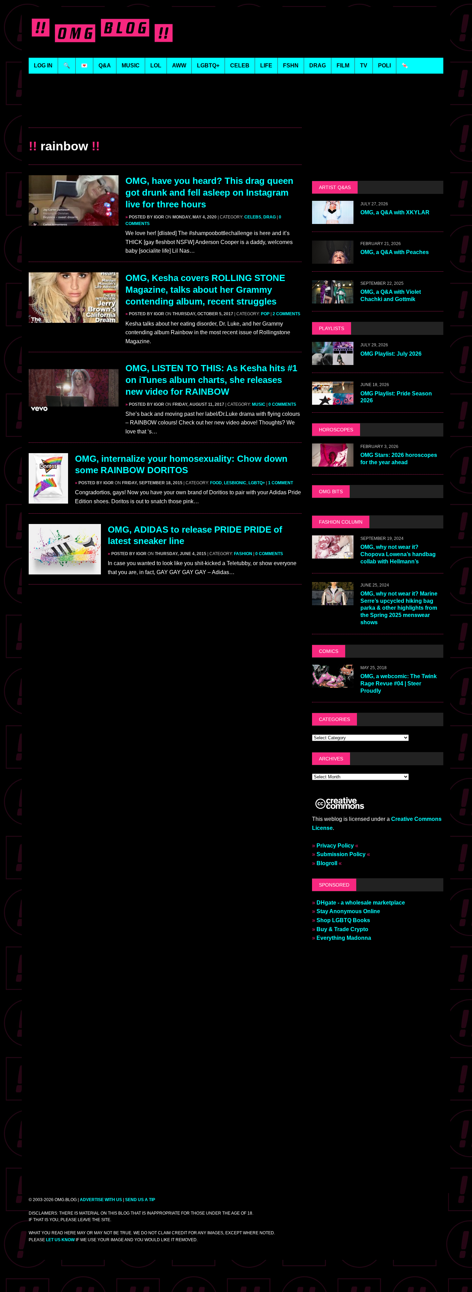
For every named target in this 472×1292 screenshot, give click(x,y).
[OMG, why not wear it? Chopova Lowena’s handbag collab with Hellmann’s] (332, 554)
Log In (43, 65)
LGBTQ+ (208, 65)
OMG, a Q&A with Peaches (394, 252)
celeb (239, 65)
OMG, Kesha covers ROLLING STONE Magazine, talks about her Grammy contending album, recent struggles (205, 290)
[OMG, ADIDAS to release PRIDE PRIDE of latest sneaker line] (65, 570)
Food (216, 482)
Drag (269, 217)
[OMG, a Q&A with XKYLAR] (332, 220)
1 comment (280, 482)
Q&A (104, 65)
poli (384, 65)
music (131, 65)
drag (317, 65)
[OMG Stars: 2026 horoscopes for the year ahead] (332, 462)
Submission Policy (341, 854)
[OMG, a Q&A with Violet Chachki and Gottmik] (332, 299)
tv (363, 65)
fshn (291, 65)
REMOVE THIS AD (165, 112)
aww (179, 65)
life (266, 65)
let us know (60, 1239)
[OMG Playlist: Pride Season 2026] (332, 400)
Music (258, 404)
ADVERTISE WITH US (101, 1199)
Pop (265, 313)
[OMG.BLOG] (102, 29)
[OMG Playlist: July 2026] (332, 361)
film (343, 65)
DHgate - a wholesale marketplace (361, 903)
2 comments (286, 313)
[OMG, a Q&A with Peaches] (332, 259)
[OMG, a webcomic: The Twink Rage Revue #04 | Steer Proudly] (332, 683)
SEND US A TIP (140, 1199)
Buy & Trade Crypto (342, 929)
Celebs (252, 217)
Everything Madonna (344, 938)
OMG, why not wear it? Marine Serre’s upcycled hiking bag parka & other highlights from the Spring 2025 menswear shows (398, 608)
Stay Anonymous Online (348, 911)
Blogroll (327, 863)
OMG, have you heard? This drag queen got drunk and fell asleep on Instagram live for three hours (209, 192)
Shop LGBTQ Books (343, 920)
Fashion (243, 553)
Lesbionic (235, 482)
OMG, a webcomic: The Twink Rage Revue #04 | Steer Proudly (398, 683)
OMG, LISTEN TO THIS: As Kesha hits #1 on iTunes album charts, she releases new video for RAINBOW (211, 380)
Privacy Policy (335, 846)
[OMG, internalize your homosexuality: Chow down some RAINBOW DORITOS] (48, 499)
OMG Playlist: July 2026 (391, 354)
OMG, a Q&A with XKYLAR (394, 212)
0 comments (282, 404)
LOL (155, 65)
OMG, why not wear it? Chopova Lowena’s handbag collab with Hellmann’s (398, 554)
